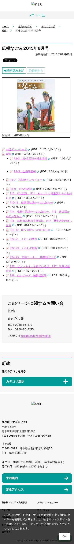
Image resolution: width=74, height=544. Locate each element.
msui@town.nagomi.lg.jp (35, 335)
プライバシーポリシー (47, 502)
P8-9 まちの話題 (21, 188)
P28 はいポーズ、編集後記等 (28, 275)
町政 (4, 30)
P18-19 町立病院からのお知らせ (30, 229)
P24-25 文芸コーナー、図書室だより (33, 257)
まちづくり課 (48, 26)
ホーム (5, 26)
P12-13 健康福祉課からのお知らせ (31, 202)
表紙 (8, 153)
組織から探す (25, 26)
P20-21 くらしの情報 (23, 238)
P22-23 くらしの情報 (23, 248)
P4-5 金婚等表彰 (25, 171)
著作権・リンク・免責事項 (14, 502)
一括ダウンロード (16, 149)
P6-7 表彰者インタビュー (26, 179)
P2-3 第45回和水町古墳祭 (30, 158)
